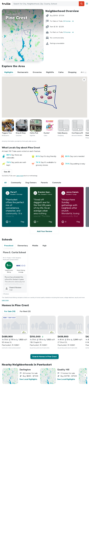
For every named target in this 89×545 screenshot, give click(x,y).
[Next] (85, 72)
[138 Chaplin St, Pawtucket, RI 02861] (43, 325)
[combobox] (48, 3)
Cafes (61, 72)
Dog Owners (31, 182)
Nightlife (50, 72)
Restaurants (22, 72)
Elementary (23, 245)
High (44, 245)
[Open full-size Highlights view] (84, 79)
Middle (35, 245)
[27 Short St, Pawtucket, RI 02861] (71, 325)
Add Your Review (44, 231)
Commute (56, 182)
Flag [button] (22, 222)
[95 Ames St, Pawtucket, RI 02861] (15, 325)
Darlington (25, 369)
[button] (81, 3)
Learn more (19, 175)
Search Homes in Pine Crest (44, 356)
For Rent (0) (25, 311)
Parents (44, 182)
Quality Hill (63, 369)
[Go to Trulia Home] (6, 3)
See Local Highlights (28, 379)
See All (8, 172)
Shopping (72, 72)
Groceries (37, 72)
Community (16, 182)
